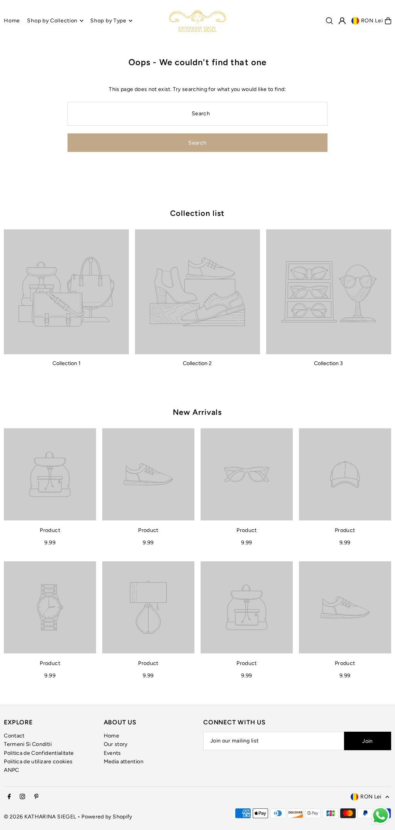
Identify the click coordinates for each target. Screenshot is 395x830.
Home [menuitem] (12, 20)
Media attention (123, 761)
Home (111, 735)
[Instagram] (22, 797)
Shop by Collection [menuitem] (52, 20)
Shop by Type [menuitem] (108, 20)
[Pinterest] (36, 797)
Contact (14, 735)
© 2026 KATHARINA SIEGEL (40, 816)
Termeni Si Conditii (28, 744)
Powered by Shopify (106, 816)
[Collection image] (66, 291)
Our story (116, 744)
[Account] (342, 20)
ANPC (11, 770)
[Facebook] (9, 797)
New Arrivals (197, 412)
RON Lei (372, 20)
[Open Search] (329, 20)
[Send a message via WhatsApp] (380, 815)
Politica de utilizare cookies (38, 761)
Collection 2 (197, 363)
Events (112, 753)
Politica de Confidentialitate (39, 753)
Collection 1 (66, 363)
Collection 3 (328, 363)
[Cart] (388, 20)
